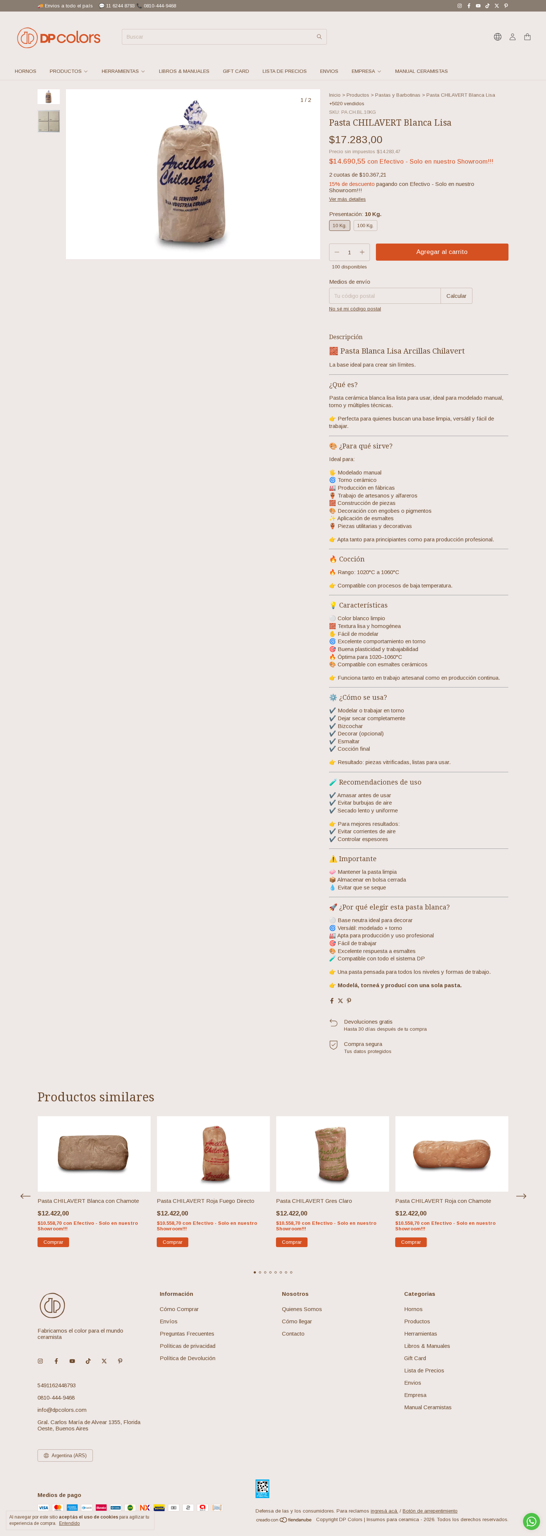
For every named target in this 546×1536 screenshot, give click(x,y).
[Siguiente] (53, 288)
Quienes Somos (302, 1309)
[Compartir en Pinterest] (349, 1001)
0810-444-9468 (56, 1397)
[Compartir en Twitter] (340, 1001)
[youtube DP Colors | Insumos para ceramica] (478, 6)
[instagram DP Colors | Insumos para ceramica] (459, 6)
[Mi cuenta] (512, 37)
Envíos (169, 1321)
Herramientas (120, 71)
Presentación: (355, 214)
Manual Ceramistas (421, 71)
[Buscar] (319, 37)
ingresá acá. (384, 1511)
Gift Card (236, 71)
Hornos (25, 71)
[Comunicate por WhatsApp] (531, 1521)
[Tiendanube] (284, 1521)
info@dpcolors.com (62, 1410)
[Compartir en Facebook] (332, 1001)
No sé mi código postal (355, 309)
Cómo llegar (297, 1321)
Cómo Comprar (179, 1309)
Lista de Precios (285, 71)
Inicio (335, 95)
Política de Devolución (187, 1358)
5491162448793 (57, 1385)
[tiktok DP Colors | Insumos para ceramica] (487, 6)
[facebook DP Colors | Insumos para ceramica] (469, 6)
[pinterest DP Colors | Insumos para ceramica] (506, 6)
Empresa (363, 71)
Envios (329, 71)
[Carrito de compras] (527, 37)
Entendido (69, 1523)
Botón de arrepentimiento (430, 1511)
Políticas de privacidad (187, 1346)
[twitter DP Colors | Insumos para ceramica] (496, 6)
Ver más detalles (347, 199)
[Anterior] (44, 288)
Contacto (293, 1333)
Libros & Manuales (184, 71)
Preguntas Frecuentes (187, 1333)
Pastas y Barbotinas (397, 95)
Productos (66, 71)
